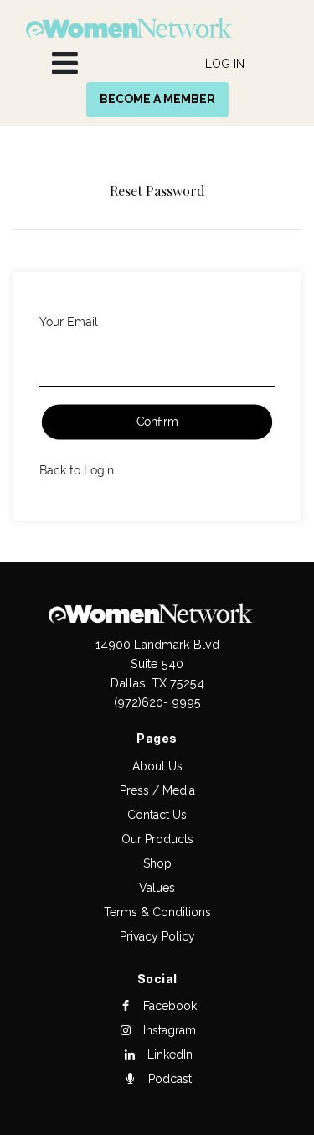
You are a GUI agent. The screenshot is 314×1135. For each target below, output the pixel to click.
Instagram (168, 1030)
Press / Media (157, 790)
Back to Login (76, 470)
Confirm (157, 422)
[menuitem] (225, 64)
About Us (157, 766)
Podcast (168, 1079)
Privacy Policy (157, 936)
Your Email (68, 322)
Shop (157, 863)
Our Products (157, 839)
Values (157, 887)
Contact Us (157, 814)
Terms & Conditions (157, 912)
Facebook (168, 1006)
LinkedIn (168, 1054)
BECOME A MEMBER (157, 99)
